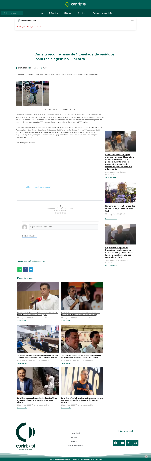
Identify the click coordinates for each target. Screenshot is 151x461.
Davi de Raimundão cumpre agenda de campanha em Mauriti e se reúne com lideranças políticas (81, 356)
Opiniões (81, 13)
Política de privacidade (102, 13)
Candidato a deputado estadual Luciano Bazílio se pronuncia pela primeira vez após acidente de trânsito (37, 400)
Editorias (67, 13)
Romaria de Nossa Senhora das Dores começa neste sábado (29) (120, 208)
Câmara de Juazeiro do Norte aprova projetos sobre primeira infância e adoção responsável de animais (37, 356)
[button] (19, 269)
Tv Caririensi (54, 13)
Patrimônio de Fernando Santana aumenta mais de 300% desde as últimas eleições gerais (37, 314)
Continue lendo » (22, 320)
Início (42, 13)
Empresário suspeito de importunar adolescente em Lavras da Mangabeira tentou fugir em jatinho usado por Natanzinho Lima (119, 252)
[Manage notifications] (146, 456)
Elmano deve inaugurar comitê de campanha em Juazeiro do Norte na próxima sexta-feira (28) (80, 314)
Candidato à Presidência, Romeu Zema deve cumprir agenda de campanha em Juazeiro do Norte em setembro (82, 400)
